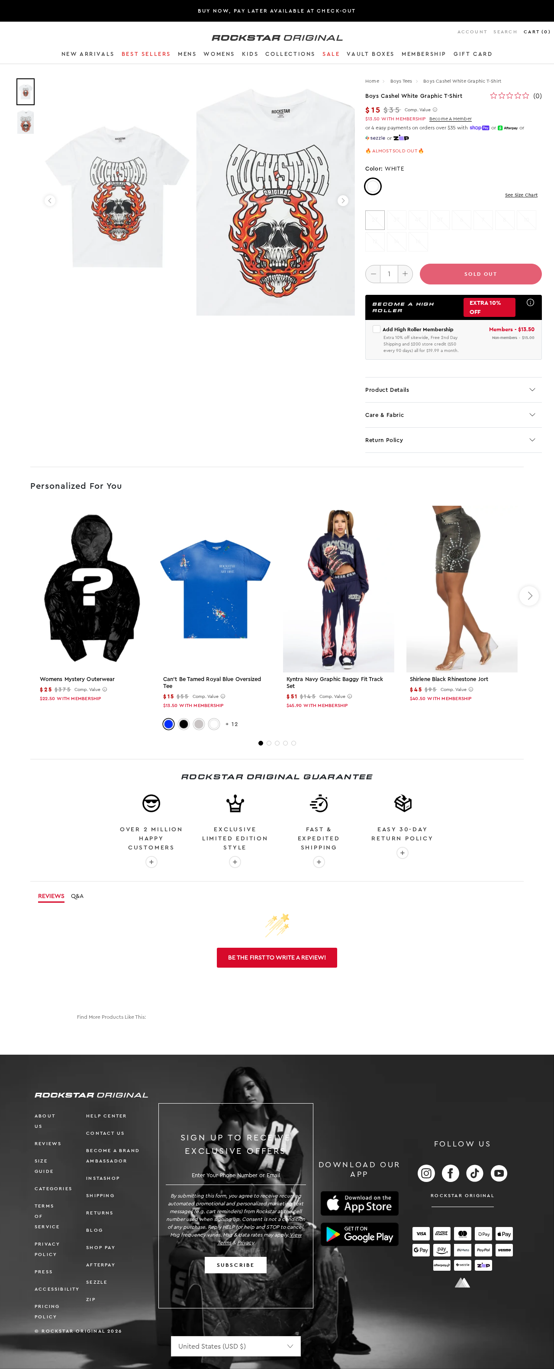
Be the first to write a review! (277, 958)
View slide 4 (285, 743)
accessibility (57, 1289)
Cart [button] (537, 31)
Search (505, 31)
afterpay (101, 1264)
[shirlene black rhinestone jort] (462, 589)
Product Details (387, 390)
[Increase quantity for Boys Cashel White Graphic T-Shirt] (405, 274)
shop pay (101, 1247)
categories (53, 1188)
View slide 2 (269, 743)
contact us (105, 1133)
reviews (48, 1143)
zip (91, 1299)
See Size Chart (521, 195)
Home (372, 81)
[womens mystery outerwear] (92, 589)
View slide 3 (277, 743)
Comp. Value (418, 110)
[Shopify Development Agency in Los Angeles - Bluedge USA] (463, 1283)
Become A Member (450, 118)
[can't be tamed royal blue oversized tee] (215, 589)
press (44, 1271)
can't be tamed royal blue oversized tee (212, 682)
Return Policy (384, 440)
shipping (100, 1195)
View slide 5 (293, 743)
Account (472, 31)
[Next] (343, 200)
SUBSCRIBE (236, 1265)
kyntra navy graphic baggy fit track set (335, 682)
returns (99, 1213)
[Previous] (50, 200)
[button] (88, 55)
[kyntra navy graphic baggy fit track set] (338, 589)
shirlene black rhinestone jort (449, 679)
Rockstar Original (463, 1195)
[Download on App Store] (360, 1203)
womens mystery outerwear (77, 679)
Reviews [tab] (51, 896)
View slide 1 (260, 743)
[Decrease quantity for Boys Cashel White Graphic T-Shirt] (372, 274)
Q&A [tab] (77, 896)
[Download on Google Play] (360, 1234)
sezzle (96, 1282)
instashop (103, 1178)
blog (94, 1230)
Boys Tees (402, 81)
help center (106, 1116)
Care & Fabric (384, 415)
